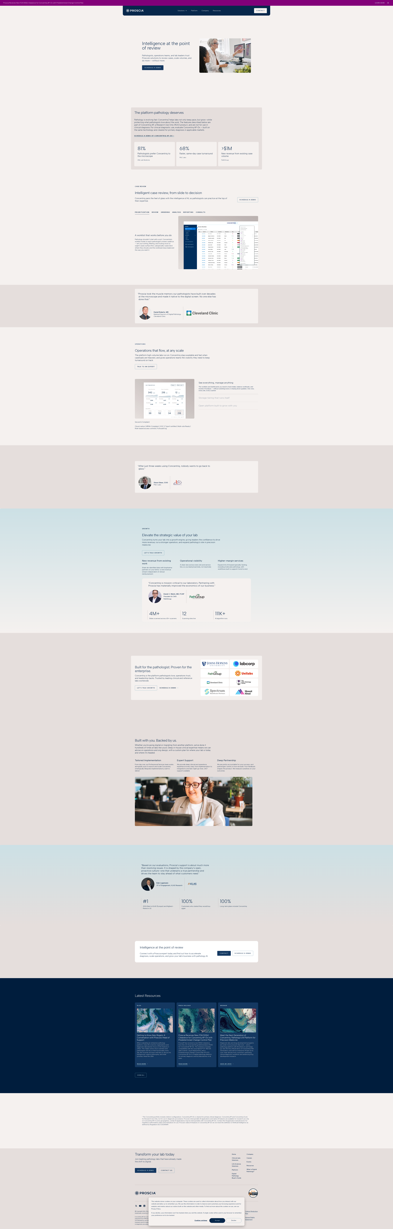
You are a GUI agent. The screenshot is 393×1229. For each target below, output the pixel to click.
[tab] (142, 212)
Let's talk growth (146, 688)
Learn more (380, 3)
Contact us (166, 1170)
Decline (233, 1220)
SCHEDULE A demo (243, 953)
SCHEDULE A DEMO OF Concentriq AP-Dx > (154, 136)
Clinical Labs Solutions (236, 1159)
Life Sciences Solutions (236, 1165)
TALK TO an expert (146, 366)
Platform (194, 11)
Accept (217, 1220)
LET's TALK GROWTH (153, 553)
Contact (260, 10)
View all (140, 1075)
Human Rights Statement (250, 1219)
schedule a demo (247, 200)
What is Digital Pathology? (252, 1170)
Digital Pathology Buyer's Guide (236, 1176)
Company (205, 11)
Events (249, 1162)
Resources (217, 11)
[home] (135, 10)
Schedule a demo (153, 67)
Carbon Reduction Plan (251, 1212)
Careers (249, 1158)
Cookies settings (201, 1220)
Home (234, 1154)
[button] (182, 10)
